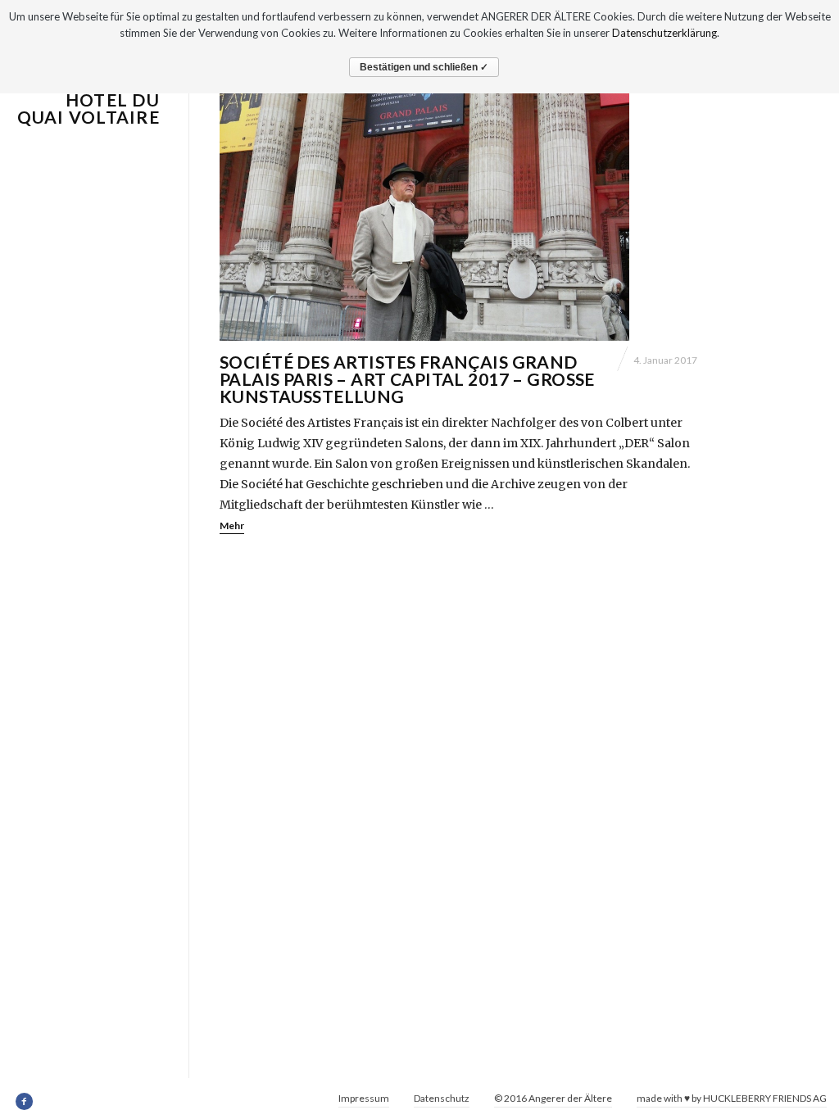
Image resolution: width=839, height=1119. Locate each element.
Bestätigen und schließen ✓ (424, 67)
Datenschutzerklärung (664, 32)
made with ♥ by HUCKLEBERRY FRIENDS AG (732, 1098)
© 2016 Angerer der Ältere (553, 1098)
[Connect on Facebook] (25, 1102)
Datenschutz (441, 1098)
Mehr (232, 525)
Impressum (363, 1098)
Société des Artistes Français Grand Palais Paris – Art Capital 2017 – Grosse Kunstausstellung (407, 378)
